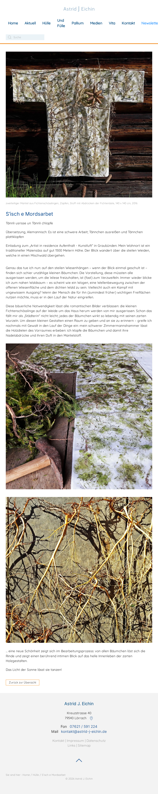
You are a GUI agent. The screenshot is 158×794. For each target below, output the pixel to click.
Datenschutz (96, 741)
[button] (79, 124)
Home (13, 23)
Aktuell (30, 23)
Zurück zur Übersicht (22, 682)
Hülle (46, 23)
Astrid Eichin (79, 8)
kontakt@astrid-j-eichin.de (84, 731)
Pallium (78, 23)
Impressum (75, 741)
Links (71, 745)
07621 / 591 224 (83, 726)
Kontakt (128, 23)
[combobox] (25, 37)
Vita (112, 23)
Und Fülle (61, 23)
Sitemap (84, 745)
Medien (96, 23)
